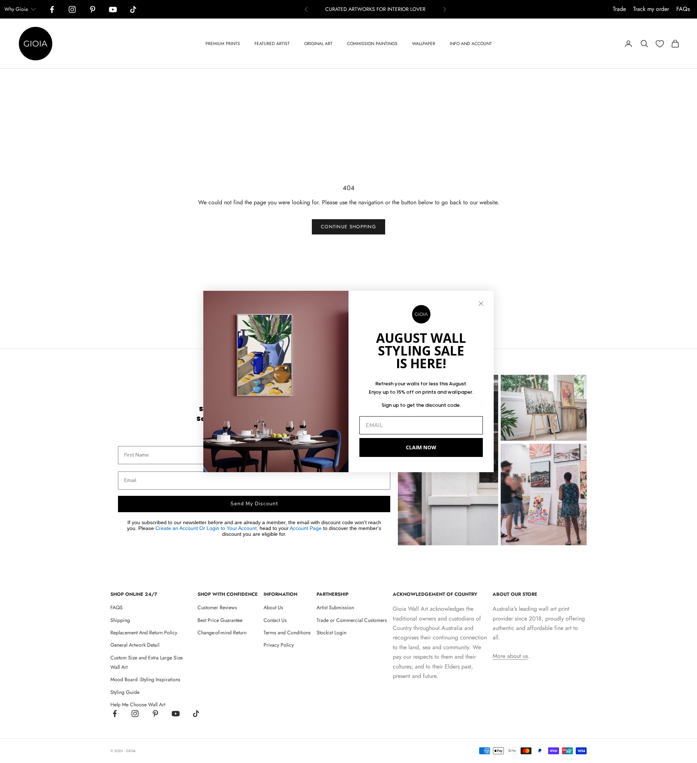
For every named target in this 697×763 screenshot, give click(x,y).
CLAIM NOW (421, 447)
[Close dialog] (481, 303)
